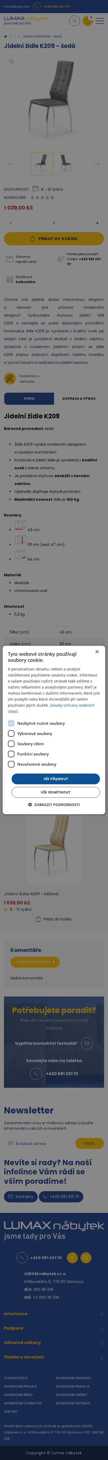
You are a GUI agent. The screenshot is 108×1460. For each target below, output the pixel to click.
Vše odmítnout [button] (56, 792)
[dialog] (54, 730)
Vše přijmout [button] (56, 778)
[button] (54, 805)
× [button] (97, 652)
